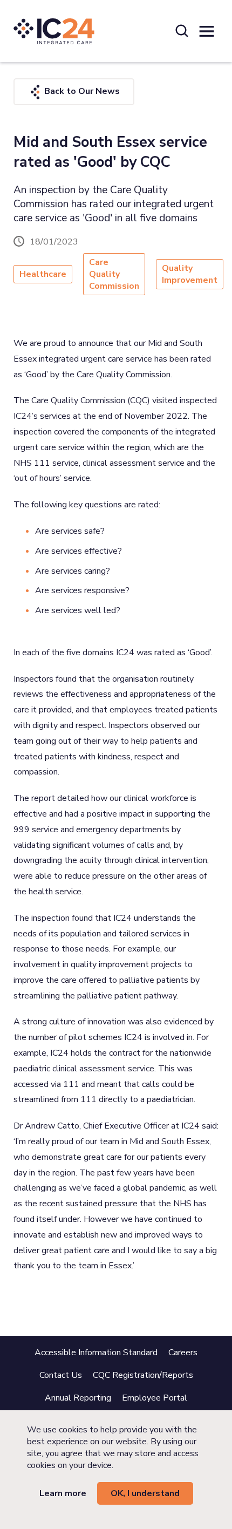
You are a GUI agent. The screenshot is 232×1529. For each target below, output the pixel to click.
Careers (182, 1352)
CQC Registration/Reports (143, 1375)
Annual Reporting (78, 1398)
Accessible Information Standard (96, 1352)
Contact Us (60, 1375)
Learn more (62, 1493)
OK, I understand (145, 1493)
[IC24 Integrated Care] (53, 31)
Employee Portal (154, 1398)
